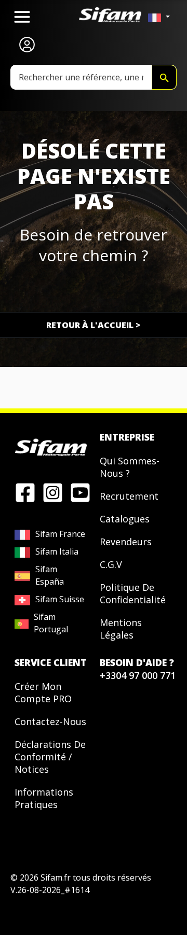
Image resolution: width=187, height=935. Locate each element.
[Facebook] (25, 492)
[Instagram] (52, 492)
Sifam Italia (56, 551)
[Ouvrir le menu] (22, 17)
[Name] (164, 77)
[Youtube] (80, 492)
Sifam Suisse (59, 599)
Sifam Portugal (51, 623)
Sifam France (60, 534)
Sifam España (49, 575)
